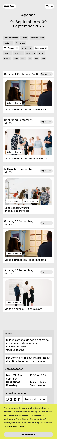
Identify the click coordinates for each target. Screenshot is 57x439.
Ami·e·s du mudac (35, 399)
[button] (49, 6)
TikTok (15, 399)
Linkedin (11, 399)
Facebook (19, 399)
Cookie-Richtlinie (15, 426)
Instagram (7, 399)
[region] (28, 421)
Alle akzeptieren (28, 434)
